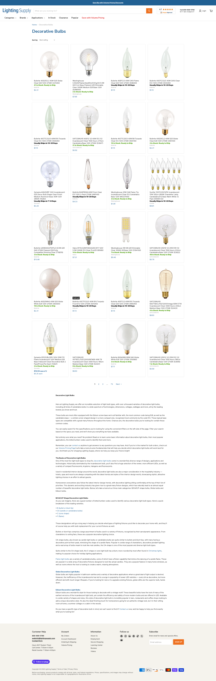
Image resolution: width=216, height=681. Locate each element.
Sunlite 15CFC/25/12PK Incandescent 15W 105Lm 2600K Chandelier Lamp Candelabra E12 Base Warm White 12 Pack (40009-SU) (164, 196)
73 (112, 384)
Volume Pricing (66, 645)
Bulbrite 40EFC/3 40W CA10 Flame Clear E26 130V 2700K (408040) (125, 83)
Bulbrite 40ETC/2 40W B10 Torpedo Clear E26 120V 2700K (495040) (125, 303)
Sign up (178, 642)
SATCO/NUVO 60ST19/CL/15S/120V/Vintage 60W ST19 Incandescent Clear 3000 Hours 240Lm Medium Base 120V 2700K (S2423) (165, 305)
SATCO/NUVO (77, 147)
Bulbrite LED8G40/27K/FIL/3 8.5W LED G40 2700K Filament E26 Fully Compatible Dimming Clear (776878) (49, 251)
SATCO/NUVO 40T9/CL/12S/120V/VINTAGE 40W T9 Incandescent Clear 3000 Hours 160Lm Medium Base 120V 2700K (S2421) (88, 361)
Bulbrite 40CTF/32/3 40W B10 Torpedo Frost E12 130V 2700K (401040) (88, 303)
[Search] (149, 10)
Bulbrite (36, 87)
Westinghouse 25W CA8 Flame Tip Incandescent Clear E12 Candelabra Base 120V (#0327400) (125, 195)
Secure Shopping (97, 642)
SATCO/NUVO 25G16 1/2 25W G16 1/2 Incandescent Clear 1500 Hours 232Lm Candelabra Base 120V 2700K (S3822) (165, 251)
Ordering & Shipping (68, 642)
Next (118, 384)
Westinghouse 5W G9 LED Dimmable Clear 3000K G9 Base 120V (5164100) (126, 250)
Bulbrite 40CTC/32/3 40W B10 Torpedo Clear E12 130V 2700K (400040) (50, 141)
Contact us (123, 609)
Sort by (35, 40)
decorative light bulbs (102, 461)
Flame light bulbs (62, 559)
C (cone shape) (63, 513)
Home (34, 25)
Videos (93, 651)
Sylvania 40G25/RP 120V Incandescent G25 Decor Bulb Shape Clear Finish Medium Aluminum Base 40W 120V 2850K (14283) (49, 196)
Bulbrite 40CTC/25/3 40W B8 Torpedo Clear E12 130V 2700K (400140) (126, 141)
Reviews (94, 648)
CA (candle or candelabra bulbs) (69, 511)
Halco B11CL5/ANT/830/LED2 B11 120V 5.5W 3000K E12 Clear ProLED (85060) (88, 250)
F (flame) (60, 516)
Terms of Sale (62, 669)
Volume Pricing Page (67, 448)
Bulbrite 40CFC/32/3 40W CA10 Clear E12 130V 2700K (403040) (165, 83)
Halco (74, 254)
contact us (76, 445)
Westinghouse (77, 94)
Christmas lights (155, 551)
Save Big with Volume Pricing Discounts (108, 3)
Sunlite (152, 203)
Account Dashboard (68, 639)
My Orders (65, 636)
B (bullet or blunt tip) (65, 508)
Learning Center (96, 645)
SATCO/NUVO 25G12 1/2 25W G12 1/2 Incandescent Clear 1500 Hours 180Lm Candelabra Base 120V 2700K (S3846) (165, 360)
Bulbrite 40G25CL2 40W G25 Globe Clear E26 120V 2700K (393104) (164, 141)
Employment (95, 639)
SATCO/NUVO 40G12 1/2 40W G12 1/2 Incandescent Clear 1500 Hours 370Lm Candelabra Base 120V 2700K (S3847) (88, 142)
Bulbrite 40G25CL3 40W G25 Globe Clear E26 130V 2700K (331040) (48, 83)
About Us (94, 636)
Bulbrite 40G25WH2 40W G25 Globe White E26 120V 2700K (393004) (48, 303)
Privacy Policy (73, 669)
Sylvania (36, 203)
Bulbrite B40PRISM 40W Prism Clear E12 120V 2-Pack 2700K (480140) (87, 194)
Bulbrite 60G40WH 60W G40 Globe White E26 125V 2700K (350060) (125, 359)
